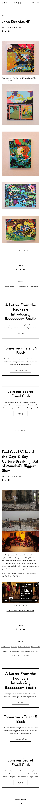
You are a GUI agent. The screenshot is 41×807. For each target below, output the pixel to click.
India (27, 651)
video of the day (20, 656)
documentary (18, 651)
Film (12, 446)
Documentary (6, 446)
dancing (7, 651)
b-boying (5, 646)
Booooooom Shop (21, 370)
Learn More (20, 334)
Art (3, 15)
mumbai (34, 651)
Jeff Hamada (16, 27)
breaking (35, 646)
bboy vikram (24, 646)
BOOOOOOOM (11, 2)
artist (6, 287)
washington (32, 287)
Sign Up (20, 414)
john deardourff (18, 287)
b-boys (14, 646)
